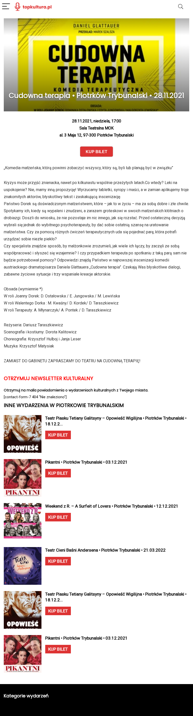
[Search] (181, 6)
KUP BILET (58, 434)
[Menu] (6, 6)
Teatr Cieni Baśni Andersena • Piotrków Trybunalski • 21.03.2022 (105, 550)
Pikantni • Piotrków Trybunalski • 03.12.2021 (86, 462)
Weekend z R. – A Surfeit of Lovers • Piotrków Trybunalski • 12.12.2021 (111, 506)
